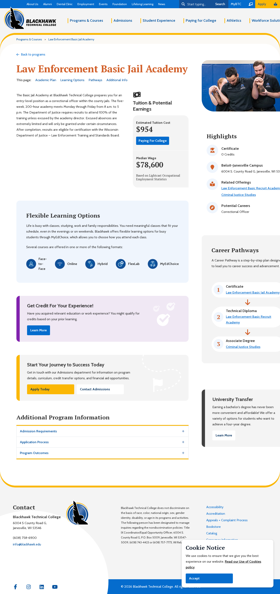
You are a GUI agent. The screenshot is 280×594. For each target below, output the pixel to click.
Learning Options (72, 80)
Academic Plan (45, 80)
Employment (85, 4)
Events (103, 4)
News (161, 4)
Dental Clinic (65, 4)
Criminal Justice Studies (238, 195)
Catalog (211, 533)
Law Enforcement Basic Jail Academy (253, 292)
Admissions (123, 20)
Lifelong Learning (142, 4)
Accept (194, 578)
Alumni (47, 4)
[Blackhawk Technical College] (30, 18)
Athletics (234, 20)
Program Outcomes (34, 453)
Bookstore (213, 527)
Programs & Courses (86, 20)
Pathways (95, 80)
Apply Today (40, 389)
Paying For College (153, 141)
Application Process (34, 442)
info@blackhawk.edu (27, 544)
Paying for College (201, 20)
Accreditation (215, 514)
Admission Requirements (38, 431)
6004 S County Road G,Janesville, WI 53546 (30, 525)
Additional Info (116, 80)
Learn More (38, 330)
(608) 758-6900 (25, 538)
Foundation (120, 4)
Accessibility (214, 507)
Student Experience (159, 20)
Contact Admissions (95, 389)
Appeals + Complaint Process (227, 520)
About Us (32, 4)
